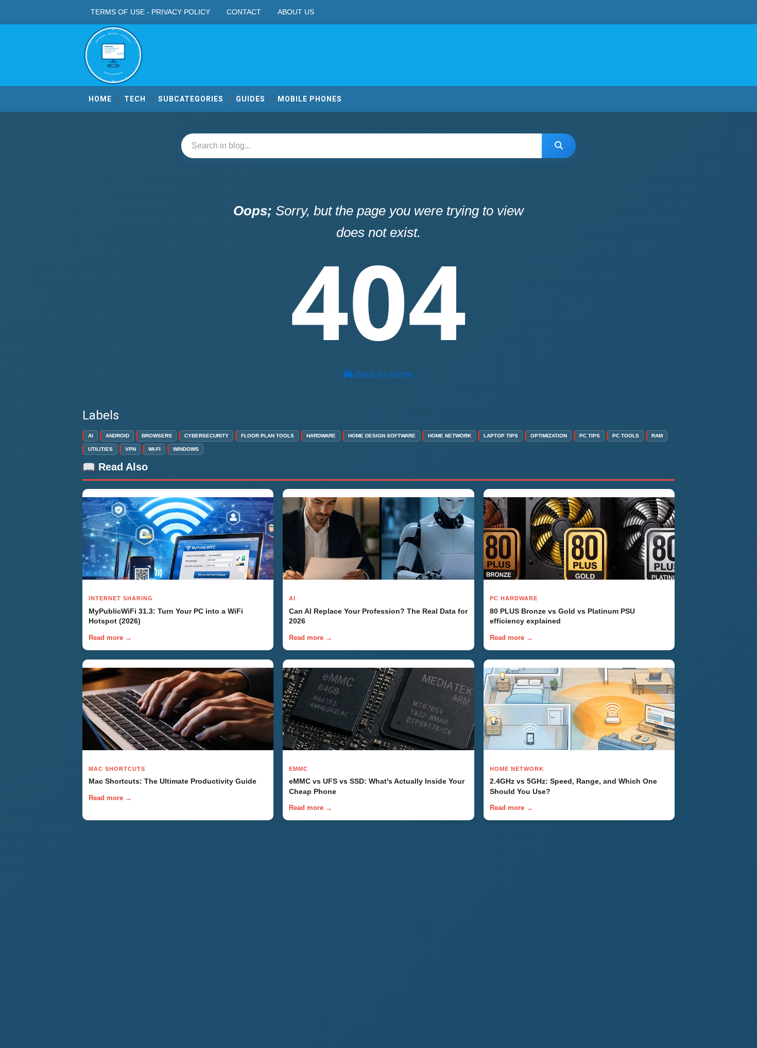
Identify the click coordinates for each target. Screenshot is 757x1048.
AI (90, 435)
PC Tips (589, 435)
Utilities (100, 449)
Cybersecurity (206, 435)
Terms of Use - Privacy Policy (150, 12)
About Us (296, 12)
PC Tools (625, 435)
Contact (244, 12)
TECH (135, 99)
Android (117, 435)
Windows (186, 449)
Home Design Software (382, 435)
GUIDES (250, 99)
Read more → (110, 637)
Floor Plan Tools (267, 435)
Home (100, 99)
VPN (130, 449)
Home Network (449, 435)
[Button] (559, 145)
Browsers (157, 435)
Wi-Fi (154, 449)
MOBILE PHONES (310, 99)
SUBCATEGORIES (190, 99)
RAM (657, 435)
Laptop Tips (501, 435)
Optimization (548, 435)
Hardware (321, 435)
